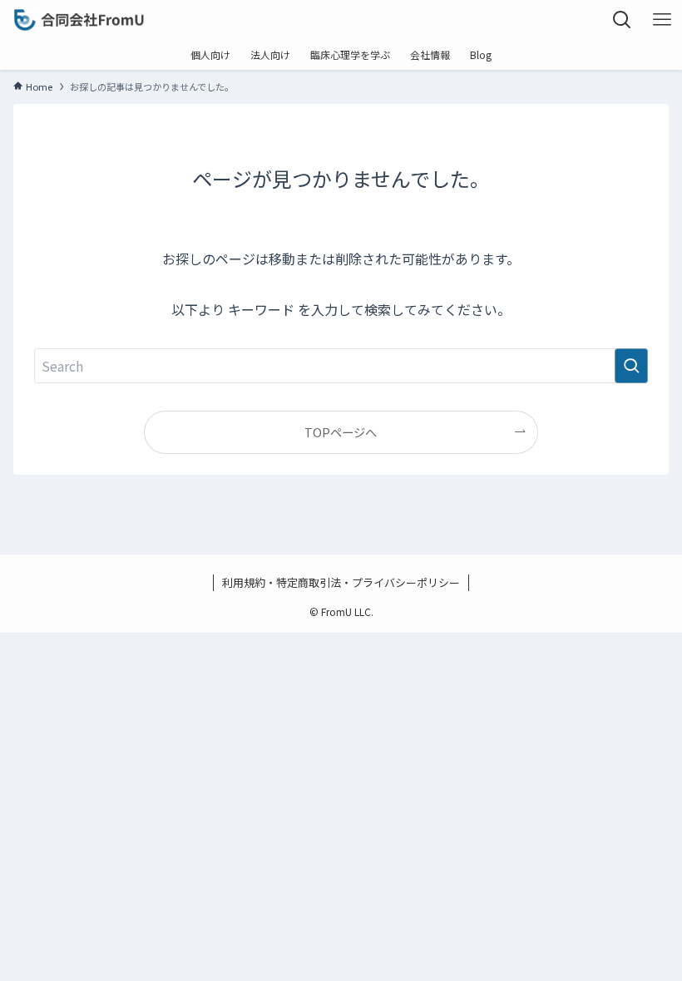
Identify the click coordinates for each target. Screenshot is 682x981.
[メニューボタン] (662, 20)
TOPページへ (340, 432)
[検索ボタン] (622, 20)
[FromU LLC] (79, 20)
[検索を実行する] (631, 365)
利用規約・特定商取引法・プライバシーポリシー (341, 582)
